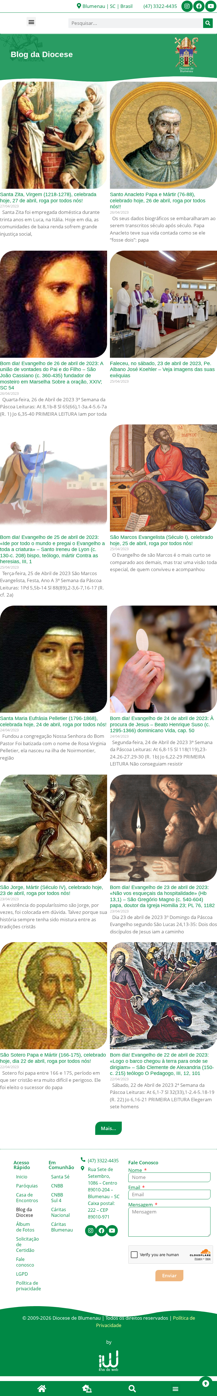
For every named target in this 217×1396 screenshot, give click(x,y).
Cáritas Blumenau (61, 1227)
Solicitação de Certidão (26, 1244)
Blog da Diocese (24, 1212)
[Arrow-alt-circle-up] (206, 1383)
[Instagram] (187, 6)
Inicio (21, 1177)
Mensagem (141, 1204)
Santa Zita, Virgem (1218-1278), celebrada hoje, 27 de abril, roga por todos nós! (48, 197)
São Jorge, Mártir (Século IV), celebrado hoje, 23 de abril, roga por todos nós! (51, 890)
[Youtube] (210, 6)
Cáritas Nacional (60, 1212)
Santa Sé (60, 1177)
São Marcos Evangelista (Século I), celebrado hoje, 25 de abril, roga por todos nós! (161, 540)
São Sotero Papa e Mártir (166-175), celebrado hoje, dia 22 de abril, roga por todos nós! (53, 1058)
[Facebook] (199, 6)
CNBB (57, 1186)
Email (134, 1187)
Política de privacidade (26, 1286)
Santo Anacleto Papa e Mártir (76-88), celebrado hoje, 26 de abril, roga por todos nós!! (157, 200)
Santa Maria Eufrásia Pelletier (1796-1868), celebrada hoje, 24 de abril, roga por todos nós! (53, 721)
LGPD (22, 1274)
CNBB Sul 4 (57, 1198)
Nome (135, 1170)
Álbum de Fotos (25, 1227)
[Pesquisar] (208, 23)
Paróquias (26, 1186)
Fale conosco (25, 1262)
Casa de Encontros (26, 1198)
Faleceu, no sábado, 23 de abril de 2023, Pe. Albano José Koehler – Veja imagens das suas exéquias (162, 369)
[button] (31, 21)
